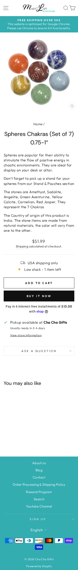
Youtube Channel (39, 506)
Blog (39, 470)
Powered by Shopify (39, 566)
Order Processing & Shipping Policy (39, 484)
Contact (39, 477)
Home (38, 124)
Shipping (22, 246)
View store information (26, 335)
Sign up (38, 519)
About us (39, 463)
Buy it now (39, 296)
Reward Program (39, 492)
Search (39, 499)
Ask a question (39, 351)
